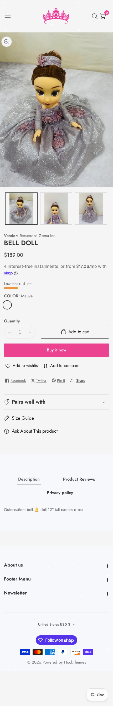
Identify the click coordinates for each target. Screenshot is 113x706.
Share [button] (80, 380)
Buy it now (56, 350)
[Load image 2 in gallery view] (56, 208)
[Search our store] (96, 16)
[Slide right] (105, 209)
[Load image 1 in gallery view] (21, 208)
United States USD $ (54, 624)
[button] (56, 402)
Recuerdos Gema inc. (38, 236)
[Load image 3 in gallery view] (91, 208)
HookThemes (75, 662)
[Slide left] (8, 209)
